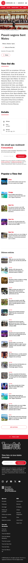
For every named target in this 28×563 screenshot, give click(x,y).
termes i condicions (5, 161)
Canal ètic (4, 517)
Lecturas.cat (19, 501)
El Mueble (19, 507)
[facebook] (11, 481)
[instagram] (3, 481)
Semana (18, 504)
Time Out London (6, 541)
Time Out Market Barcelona (6, 537)
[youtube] (19, 481)
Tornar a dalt (15, 437)
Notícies (3, 7)
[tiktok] (7, 481)
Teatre (24, 7)
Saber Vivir (19, 523)
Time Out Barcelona (4, 530)
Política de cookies (6, 514)
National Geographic (19, 513)
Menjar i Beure (15, 7)
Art (21, 7)
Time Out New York (6, 544)
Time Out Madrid (6, 533)
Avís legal (4, 507)
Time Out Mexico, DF (6, 550)
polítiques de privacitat (17, 161)
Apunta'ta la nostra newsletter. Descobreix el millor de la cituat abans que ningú (14, 151)
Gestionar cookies (6, 520)
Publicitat (4, 504)
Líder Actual (19, 520)
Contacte (4, 501)
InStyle (18, 510)
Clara (17, 517)
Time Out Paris (5, 547)
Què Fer (8, 7)
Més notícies (14, 427)
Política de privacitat (4, 510)
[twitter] (15, 481)
